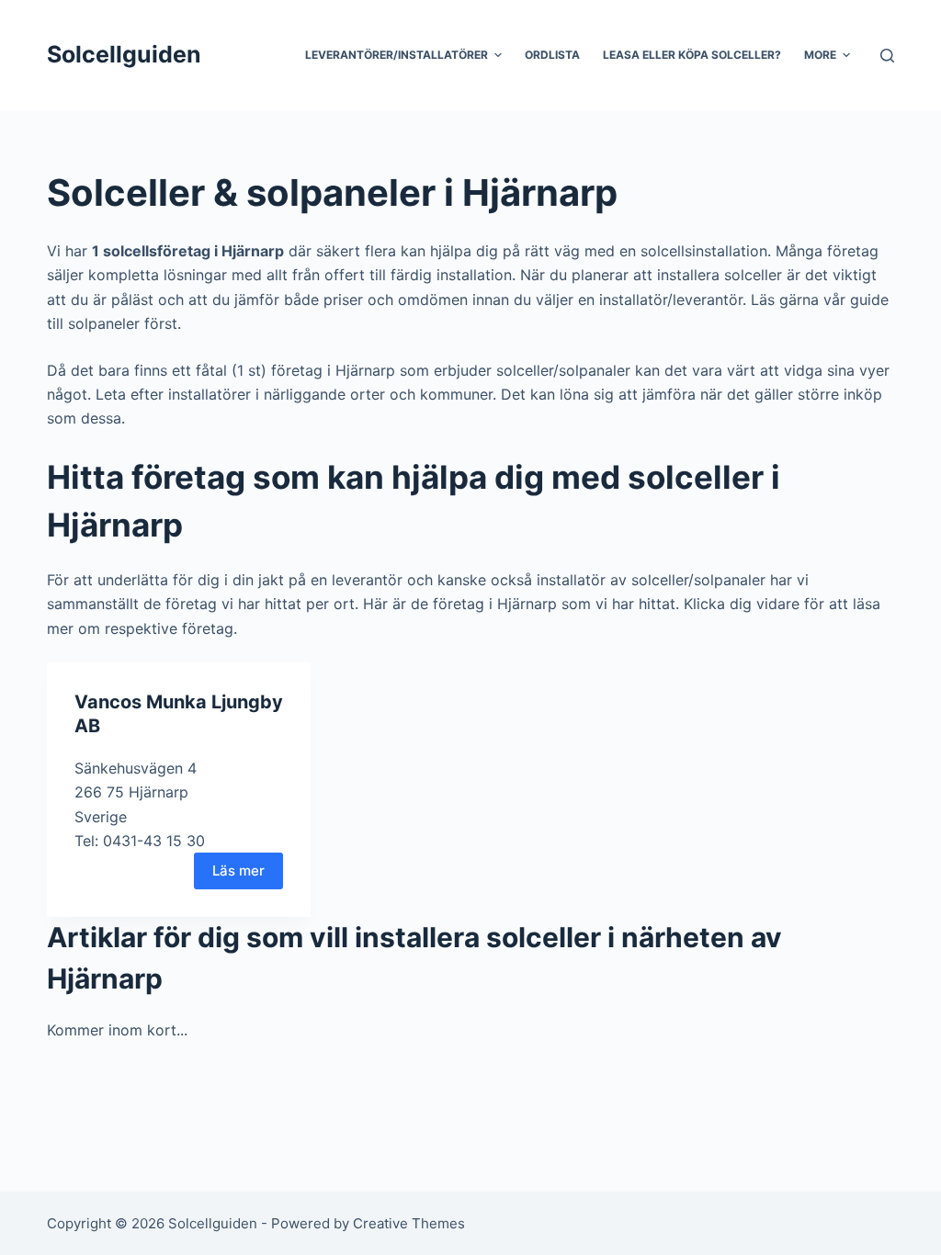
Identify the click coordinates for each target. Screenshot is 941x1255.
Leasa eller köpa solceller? (692, 55)
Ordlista (552, 55)
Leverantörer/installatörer (396, 55)
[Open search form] (887, 55)
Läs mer (238, 870)
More (820, 55)
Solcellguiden (124, 54)
